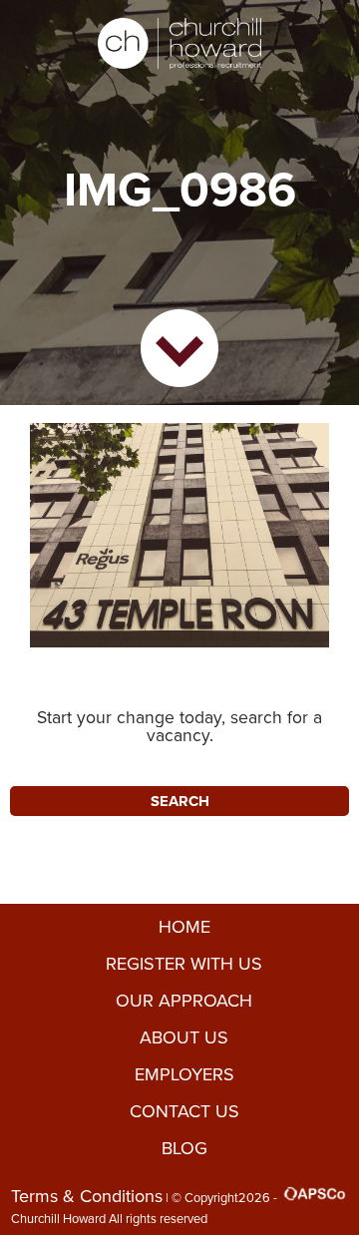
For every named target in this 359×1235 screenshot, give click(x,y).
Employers (184, 1074)
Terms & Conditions (87, 1196)
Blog (184, 1148)
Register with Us (184, 964)
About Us (184, 1037)
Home (184, 927)
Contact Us (184, 1111)
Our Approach (184, 1001)
